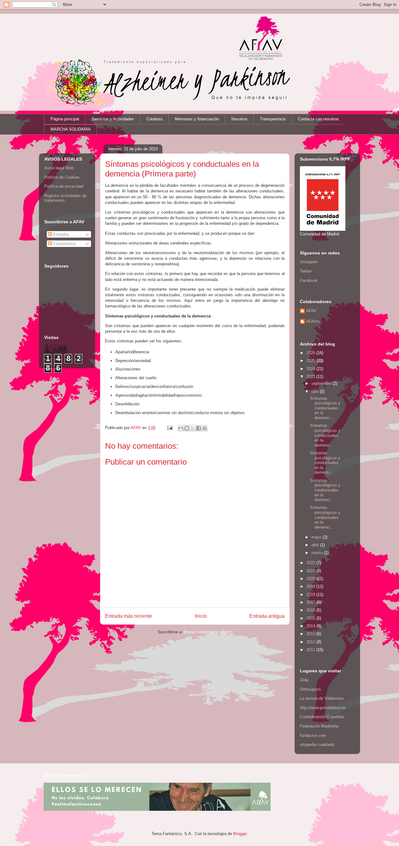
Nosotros (239, 119)
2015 (311, 618)
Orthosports (310, 689)
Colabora (154, 119)
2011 (311, 649)
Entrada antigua (267, 616)
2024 (311, 368)
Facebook (309, 280)
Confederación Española (322, 716)
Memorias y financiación (197, 119)
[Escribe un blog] (187, 428)
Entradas (60, 234)
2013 (311, 633)
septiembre (322, 383)
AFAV (311, 310)
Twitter (306, 271)
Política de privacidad (63, 186)
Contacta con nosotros (318, 119)
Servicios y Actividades (113, 119)
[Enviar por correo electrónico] (181, 428)
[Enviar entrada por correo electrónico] (169, 427)
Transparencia (273, 119)
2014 (311, 626)
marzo (317, 552)
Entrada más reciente (128, 616)
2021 (311, 570)
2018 (311, 594)
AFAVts (313, 321)
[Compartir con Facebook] (198, 428)
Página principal (64, 119)
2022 (311, 562)
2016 (311, 610)
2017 (311, 602)
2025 (311, 360)
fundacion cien (313, 735)
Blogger (240, 833)
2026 (311, 352)
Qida (304, 680)
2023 (311, 376)
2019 (311, 586)
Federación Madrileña (319, 726)
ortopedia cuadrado (317, 744)
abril (315, 545)
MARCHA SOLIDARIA (70, 129)
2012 (311, 642)
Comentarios (64, 243)
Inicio (201, 616)
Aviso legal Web (59, 168)
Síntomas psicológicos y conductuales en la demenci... (325, 408)
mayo (317, 537)
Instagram (309, 261)
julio (315, 391)
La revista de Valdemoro (322, 698)
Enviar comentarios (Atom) (208, 632)
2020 (311, 578)
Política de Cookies (61, 177)
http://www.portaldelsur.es (323, 707)
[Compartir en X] (193, 428)
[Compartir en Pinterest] (204, 428)
